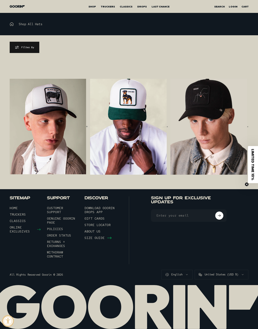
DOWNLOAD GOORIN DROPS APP (99, 210)
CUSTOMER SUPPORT (55, 210)
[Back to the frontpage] (12, 24)
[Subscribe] (219, 216)
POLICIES (55, 229)
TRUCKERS (18, 215)
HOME (14, 208)
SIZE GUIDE (94, 238)
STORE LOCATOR (97, 225)
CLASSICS (18, 221)
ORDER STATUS (59, 236)
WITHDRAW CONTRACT (55, 254)
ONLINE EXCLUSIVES (20, 229)
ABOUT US (92, 231)
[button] (253, 164)
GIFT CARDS (94, 219)
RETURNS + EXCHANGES (56, 244)
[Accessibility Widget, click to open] (8, 321)
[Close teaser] (247, 184)
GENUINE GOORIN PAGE (61, 221)
